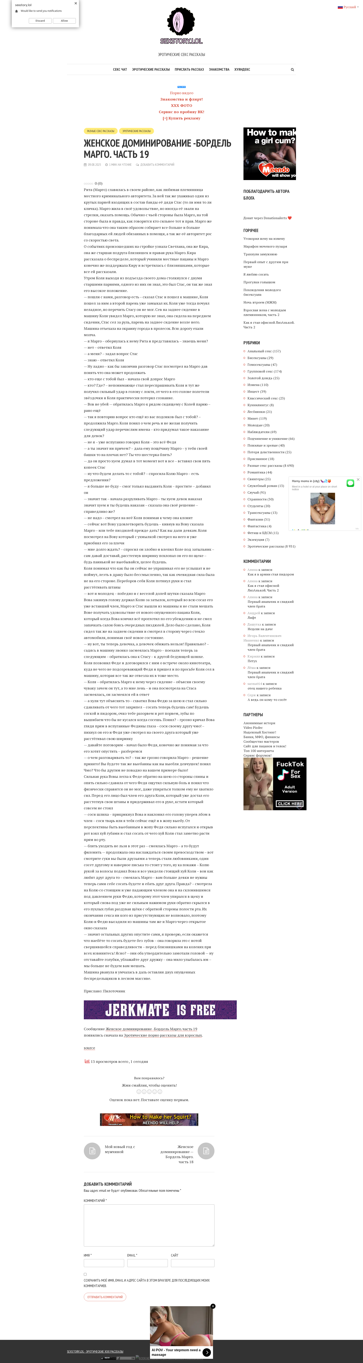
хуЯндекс (242, 69)
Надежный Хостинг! (259, 732)
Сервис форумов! (257, 755)
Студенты (255, 506)
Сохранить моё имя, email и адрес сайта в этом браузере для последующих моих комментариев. (147, 1283)
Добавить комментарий (157, 164)
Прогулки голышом (259, 282)
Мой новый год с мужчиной (120, 1149)
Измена (253, 384)
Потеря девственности (265, 452)
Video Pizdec (253, 727)
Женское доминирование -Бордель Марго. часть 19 (151, 1028)
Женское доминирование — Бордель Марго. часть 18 (176, 1154)
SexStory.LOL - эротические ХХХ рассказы (95, 1351)
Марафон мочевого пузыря (265, 246)
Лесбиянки (256, 411)
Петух (252, 661)
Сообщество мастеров (261, 741)
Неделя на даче (260, 629)
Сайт (175, 1255)
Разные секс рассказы (100, 131)
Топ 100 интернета (258, 750)
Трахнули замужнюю (260, 254)
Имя (88, 1255)
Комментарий (95, 1200)
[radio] (139, 1092)
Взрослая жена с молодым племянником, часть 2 (264, 312)
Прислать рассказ (189, 69)
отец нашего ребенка (264, 688)
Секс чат (120, 69)
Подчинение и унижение (267, 438)
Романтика (256, 472)
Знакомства (219, 69)
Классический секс (262, 398)
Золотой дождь (259, 378)
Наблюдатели (258, 432)
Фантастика (256, 526)
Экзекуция (255, 539)
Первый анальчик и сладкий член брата (271, 604)
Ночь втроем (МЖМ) (259, 302)
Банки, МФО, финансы (261, 737)
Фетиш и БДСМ (259, 532)
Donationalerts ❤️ (278, 218)
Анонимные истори (259, 723)
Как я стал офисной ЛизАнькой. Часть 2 (268, 324)
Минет (252, 418)
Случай (253, 492)
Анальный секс (259, 351)
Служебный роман (262, 485)
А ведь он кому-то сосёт (267, 699)
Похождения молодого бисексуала (262, 292)
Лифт (252, 617)
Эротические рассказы (151, 69)
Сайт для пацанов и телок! (264, 746)
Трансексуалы (258, 512)
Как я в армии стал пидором (271, 574)
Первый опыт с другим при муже (265, 264)
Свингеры (255, 479)
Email (132, 1255)
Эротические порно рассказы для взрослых (163, 1035)
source (89, 1047)
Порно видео (181, 92)
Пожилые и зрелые (262, 445)
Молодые (255, 425)
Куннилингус (258, 405)
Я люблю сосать (256, 274)
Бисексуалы (256, 357)
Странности (257, 499)
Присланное (257, 458)
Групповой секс (260, 371)
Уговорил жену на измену (264, 238)
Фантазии (255, 519)
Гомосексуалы (258, 364)
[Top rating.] (70, 1358)
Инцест (253, 391)
